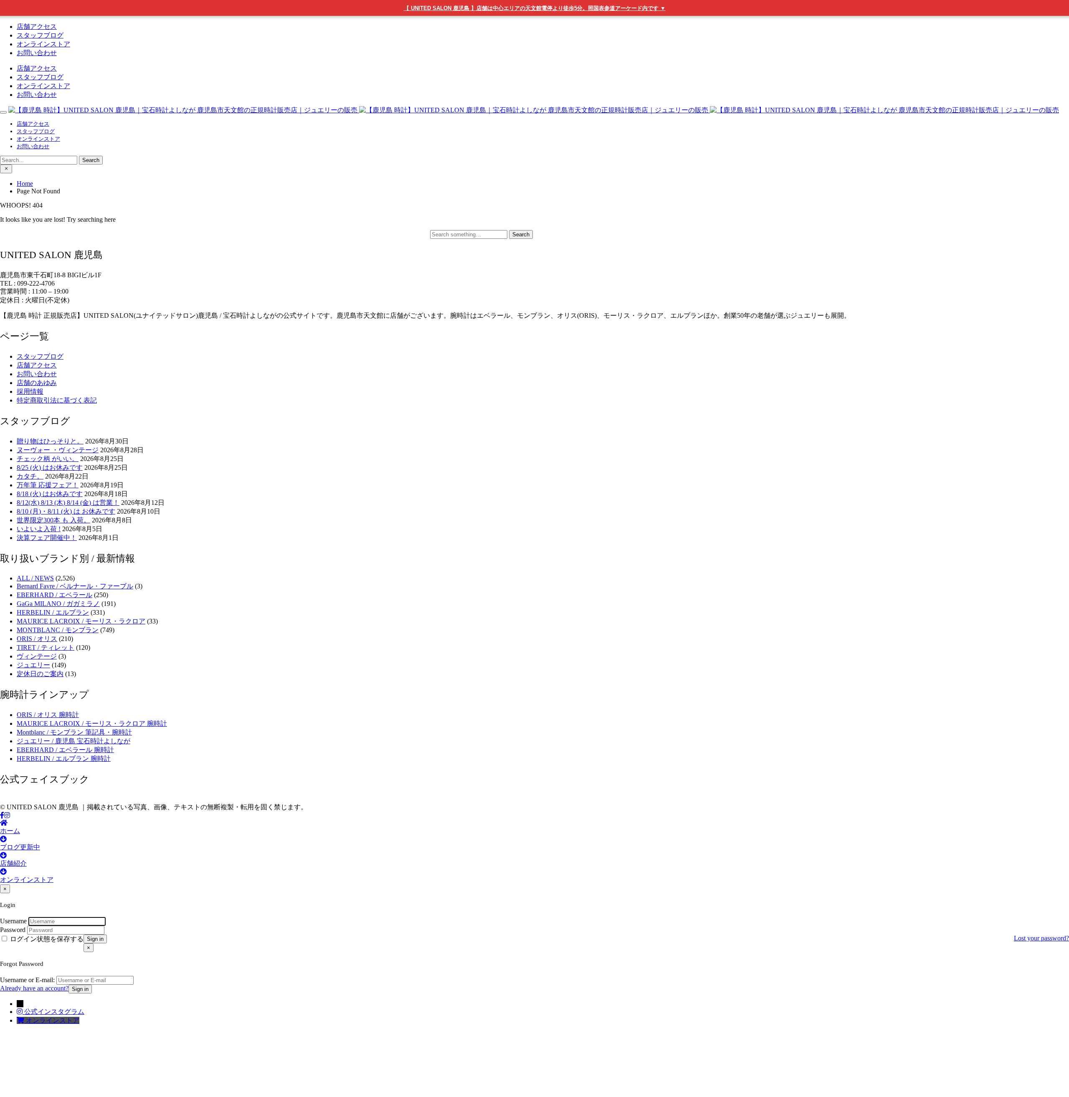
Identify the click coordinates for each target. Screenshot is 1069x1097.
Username (13, 921)
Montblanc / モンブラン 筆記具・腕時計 (74, 732)
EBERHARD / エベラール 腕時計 (65, 749)
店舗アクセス (37, 26)
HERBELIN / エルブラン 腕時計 (64, 758)
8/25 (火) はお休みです (50, 467)
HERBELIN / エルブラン (53, 612)
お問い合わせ (37, 52)
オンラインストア (43, 44)
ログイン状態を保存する (46, 938)
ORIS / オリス (37, 638)
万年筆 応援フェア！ (48, 485)
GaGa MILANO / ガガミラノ (58, 603)
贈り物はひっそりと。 (50, 441)
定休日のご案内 (40, 673)
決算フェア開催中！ (47, 537)
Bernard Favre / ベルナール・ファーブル (75, 586)
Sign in (95, 939)
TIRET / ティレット (45, 647)
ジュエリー (33, 665)
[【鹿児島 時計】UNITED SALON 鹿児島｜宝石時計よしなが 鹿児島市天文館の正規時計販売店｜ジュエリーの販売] (533, 110)
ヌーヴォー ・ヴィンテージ (58, 449)
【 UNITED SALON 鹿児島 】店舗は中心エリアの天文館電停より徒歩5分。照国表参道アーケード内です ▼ (535, 8)
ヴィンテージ (37, 656)
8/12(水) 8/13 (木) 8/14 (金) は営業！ (68, 502)
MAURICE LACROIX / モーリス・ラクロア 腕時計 (92, 723)
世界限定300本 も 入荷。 (53, 520)
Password (12, 929)
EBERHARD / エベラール (54, 594)
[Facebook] (2, 815)
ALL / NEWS (35, 578)
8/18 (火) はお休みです (50, 493)
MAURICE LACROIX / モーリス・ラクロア (81, 621)
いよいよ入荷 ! (39, 528)
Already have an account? (34, 988)
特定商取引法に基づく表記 (57, 400)
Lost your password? (1041, 938)
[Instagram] (7, 815)
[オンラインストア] (21, 1020)
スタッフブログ (40, 35)
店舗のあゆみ (37, 382)
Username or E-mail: (27, 979)
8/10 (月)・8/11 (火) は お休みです (66, 511)
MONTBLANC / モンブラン (58, 629)
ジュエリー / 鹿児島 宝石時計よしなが (73, 741)
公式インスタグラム (54, 1011)
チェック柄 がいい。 (48, 458)
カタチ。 (30, 476)
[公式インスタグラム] (20, 1011)
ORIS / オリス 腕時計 (48, 714)
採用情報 (30, 391)
